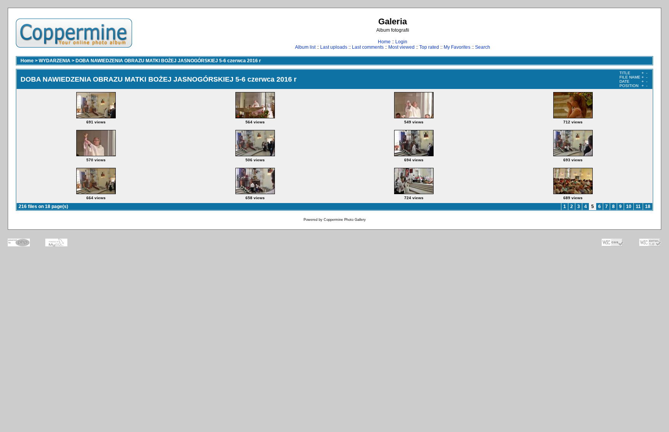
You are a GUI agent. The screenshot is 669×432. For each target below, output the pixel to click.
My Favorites (457, 47)
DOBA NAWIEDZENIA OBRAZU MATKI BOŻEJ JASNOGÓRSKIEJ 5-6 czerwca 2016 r (168, 60)
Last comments (368, 47)
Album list (305, 47)
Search (482, 47)
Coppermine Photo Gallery (345, 220)
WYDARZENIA (54, 60)
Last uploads (333, 47)
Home (384, 41)
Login (401, 41)
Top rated (429, 47)
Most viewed (401, 47)
